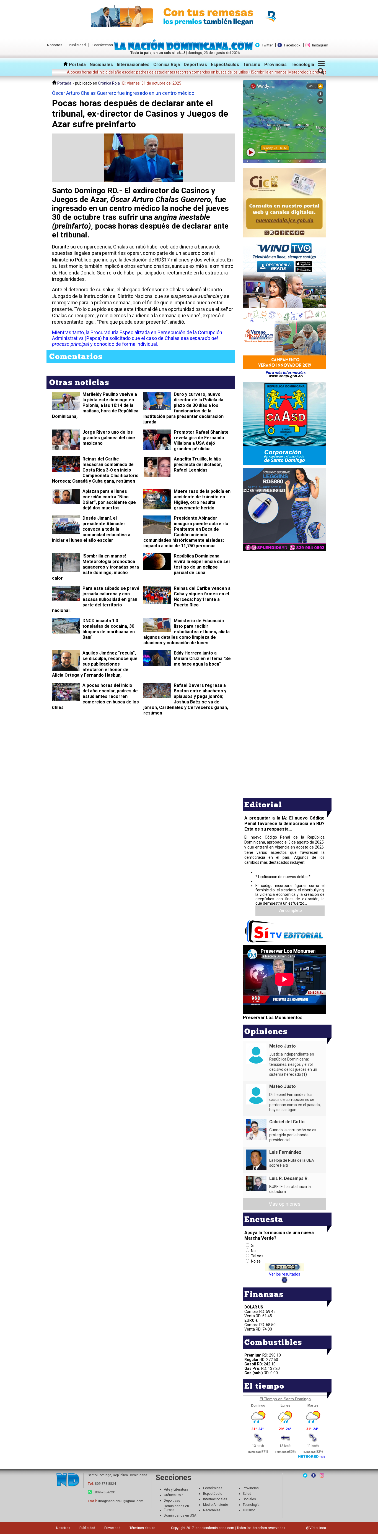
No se (256, 1261)
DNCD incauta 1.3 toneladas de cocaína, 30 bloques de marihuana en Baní (108, 629)
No (253, 1250)
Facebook (292, 45)
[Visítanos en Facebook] (313, 1475)
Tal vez (257, 1256)
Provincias (275, 64)
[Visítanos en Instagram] (322, 1475)
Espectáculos (225, 64)
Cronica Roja (166, 64)
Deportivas (195, 64)
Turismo (251, 64)
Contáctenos (102, 45)
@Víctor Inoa (316, 1528)
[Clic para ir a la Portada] (185, 48)
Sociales (249, 1499)
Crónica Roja (109, 83)
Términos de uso (142, 1528)
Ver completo (290, 910)
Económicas (212, 1488)
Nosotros (54, 45)
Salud (247, 1494)
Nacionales (101, 64)
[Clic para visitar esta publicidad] (189, 16)
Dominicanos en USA (180, 1515)
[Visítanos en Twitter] (305, 1475)
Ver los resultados (284, 1274)
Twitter (267, 45)
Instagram (320, 45)
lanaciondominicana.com (214, 1528)
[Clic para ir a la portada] (67, 1480)
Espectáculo (212, 1494)
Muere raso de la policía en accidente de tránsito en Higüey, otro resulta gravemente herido (202, 500)
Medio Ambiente (215, 1505)
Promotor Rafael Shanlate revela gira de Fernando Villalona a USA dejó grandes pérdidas (201, 440)
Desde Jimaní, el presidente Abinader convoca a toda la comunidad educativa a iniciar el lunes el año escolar (91, 529)
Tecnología (302, 64)
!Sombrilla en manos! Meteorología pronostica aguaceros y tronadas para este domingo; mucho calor (95, 567)
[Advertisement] (284, 590)
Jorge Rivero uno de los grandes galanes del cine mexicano (108, 438)
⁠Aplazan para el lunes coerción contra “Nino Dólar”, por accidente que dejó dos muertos (109, 500)
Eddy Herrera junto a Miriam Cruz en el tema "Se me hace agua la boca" (202, 658)
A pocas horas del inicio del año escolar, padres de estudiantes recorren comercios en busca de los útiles (95, 696)
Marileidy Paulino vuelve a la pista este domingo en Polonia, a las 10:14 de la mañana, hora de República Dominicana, (95, 405)
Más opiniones (284, 1204)
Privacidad (112, 1528)
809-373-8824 (105, 1484)
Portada (77, 64)
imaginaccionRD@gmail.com (120, 1501)
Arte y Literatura (176, 1489)
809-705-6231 (105, 1492)
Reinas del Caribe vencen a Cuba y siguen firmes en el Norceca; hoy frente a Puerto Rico (202, 597)
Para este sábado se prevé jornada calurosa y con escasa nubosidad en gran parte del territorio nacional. (95, 599)
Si (252, 1245)
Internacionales (133, 64)
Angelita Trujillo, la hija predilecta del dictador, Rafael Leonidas (198, 464)
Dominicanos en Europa (176, 1508)
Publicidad (77, 45)
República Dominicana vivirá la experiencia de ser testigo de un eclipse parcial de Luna (202, 564)
